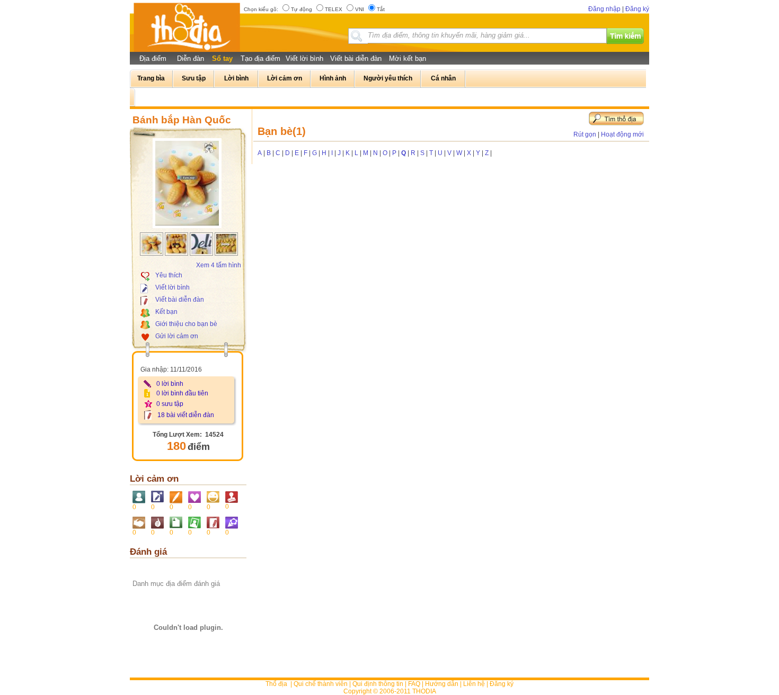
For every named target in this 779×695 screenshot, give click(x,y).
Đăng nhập (604, 9)
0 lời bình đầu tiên (182, 393)
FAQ (414, 684)
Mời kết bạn (407, 58)
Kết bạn (166, 311)
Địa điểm (152, 58)
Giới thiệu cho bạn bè (186, 324)
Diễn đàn (190, 58)
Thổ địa (276, 684)
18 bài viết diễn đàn (185, 415)
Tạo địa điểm (260, 58)
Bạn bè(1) (282, 131)
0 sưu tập (169, 404)
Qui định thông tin (377, 684)
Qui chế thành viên (321, 684)
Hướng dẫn (441, 684)
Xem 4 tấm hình (218, 265)
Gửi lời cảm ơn (176, 336)
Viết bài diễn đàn (356, 58)
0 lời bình (169, 383)
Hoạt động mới (622, 134)
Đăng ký (637, 9)
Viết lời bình (304, 58)
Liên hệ (474, 684)
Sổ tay (222, 58)
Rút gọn (584, 134)
